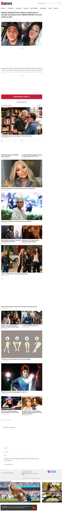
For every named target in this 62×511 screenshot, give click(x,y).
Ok (33, 507)
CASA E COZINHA (34, 8)
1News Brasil (18, 20)
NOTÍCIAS (3, 8)
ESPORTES (26, 8)
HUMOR (49, 8)
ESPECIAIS (56, 8)
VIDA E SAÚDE (19, 8)
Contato (2, 472)
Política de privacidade (9, 472)
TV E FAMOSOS (10, 8)
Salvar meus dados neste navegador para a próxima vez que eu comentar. (21, 459)
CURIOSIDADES (43, 8)
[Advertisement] (21, 57)
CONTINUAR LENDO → (21, 97)
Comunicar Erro (20, 102)
